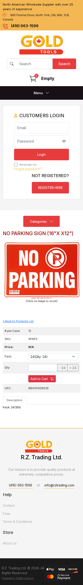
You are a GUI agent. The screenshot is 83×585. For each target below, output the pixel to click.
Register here (50, 188)
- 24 (62, 368)
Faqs (6, 513)
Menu (39, 93)
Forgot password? (28, 169)
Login (41, 154)
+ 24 (72, 368)
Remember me (27, 164)
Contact (9, 505)
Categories (39, 221)
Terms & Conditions (17, 522)
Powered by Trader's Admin (17, 578)
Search (64, 63)
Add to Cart (39, 379)
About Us (10, 543)
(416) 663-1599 (25, 25)
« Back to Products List (18, 321)
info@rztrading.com (59, 485)
